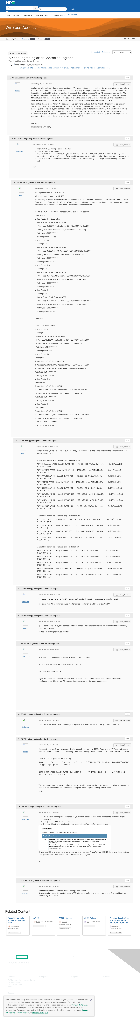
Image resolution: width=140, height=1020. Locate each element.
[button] (91, 999)
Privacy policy (44, 993)
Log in (72, 9)
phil (88, 922)
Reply (116, 84)
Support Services (77, 980)
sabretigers (115, 926)
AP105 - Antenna (65, 918)
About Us (42, 980)
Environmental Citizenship (48, 990)
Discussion (28, 39)
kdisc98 (19, 151)
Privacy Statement (79, 1005)
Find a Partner (107, 980)
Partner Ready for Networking (113, 986)
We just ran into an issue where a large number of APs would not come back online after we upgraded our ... (65, 68)
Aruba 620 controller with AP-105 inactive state (16, 920)
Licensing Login (76, 993)
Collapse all (106, 52)
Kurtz (17, 91)
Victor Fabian (25, 656)
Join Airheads (72, 14)
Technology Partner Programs (113, 990)
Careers (42, 983)
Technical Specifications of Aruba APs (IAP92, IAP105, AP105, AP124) (119, 920)
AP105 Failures (90, 918)
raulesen (64, 922)
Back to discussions (18, 53)
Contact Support (77, 983)
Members (43, 39)
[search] (35, 8)
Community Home (12, 39)
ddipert (25, 893)
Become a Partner (108, 983)
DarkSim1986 (15, 926)
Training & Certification (79, 986)
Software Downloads (78, 990)
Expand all (95, 52)
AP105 (36, 918)
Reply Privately (125, 84)
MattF (38, 922)
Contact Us (43, 986)
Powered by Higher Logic (102, 1015)
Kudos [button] (127, 77)
